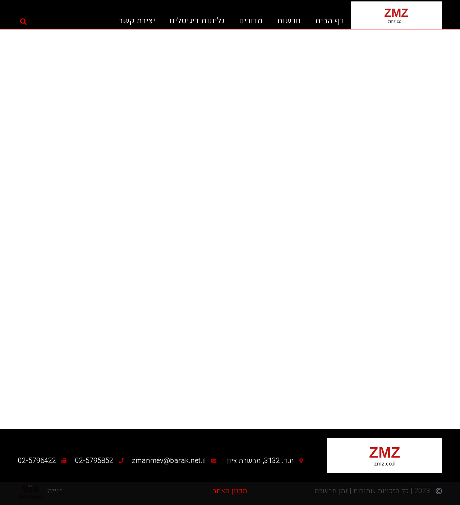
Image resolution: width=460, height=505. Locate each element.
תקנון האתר (230, 491)
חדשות (289, 21)
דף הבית (329, 21)
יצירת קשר (137, 21)
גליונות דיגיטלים (197, 21)
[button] (23, 21)
